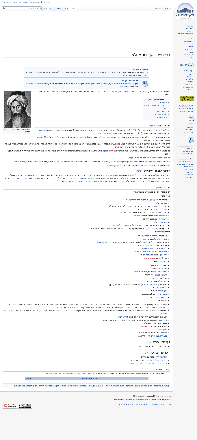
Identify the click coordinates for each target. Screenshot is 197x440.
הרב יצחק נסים (44, 175)
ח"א (156, 200)
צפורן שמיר (162, 272)
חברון (160, 133)
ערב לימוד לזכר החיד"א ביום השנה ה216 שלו (149, 363)
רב (136, 91)
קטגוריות (165, 386)
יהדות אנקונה (134, 158)
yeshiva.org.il (188, 71)
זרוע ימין (163, 255)
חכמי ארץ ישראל (45, 386)
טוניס (117, 144)
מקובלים (110, 91)
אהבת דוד (163, 269)
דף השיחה (126, 75)
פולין (106, 151)
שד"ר (132, 91)
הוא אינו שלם (101, 84)
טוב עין (164, 203)
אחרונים (101, 386)
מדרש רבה (123, 317)
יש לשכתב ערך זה (140, 69)
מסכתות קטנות (147, 248)
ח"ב (152, 200)
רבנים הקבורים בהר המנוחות (25, 386)
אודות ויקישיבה (154, 404)
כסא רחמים (162, 248)
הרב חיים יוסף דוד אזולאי (157, 360)
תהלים (152, 278)
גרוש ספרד (43, 130)
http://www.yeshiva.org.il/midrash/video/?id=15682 (63, 373)
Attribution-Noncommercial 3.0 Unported (143, 400)
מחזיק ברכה (162, 206)
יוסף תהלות (162, 281)
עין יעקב (101, 242)
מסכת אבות (146, 255)
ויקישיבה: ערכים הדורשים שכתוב (148, 386)
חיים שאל (163, 219)
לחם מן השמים (161, 275)
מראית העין (162, 252)
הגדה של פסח (143, 236)
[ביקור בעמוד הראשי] (185, 10)
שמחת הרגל (162, 239)
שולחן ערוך (130, 200)
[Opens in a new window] (10, 406)
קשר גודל (163, 216)
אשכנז (111, 151)
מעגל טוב (163, 320)
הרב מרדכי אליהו (21, 178)
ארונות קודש (87, 178)
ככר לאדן (163, 258)
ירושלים (156, 130)
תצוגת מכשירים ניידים (126, 404)
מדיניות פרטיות (166, 404)
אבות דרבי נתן (150, 258)
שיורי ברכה (162, 209)
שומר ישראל (162, 294)
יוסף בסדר (162, 291)
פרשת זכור (149, 166)
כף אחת (163, 288)
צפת (53, 151)
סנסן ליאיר (162, 330)
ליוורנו (84, 144)
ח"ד (143, 284)
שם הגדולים (162, 304)
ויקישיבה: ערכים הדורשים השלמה (119, 386)
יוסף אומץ (163, 222)
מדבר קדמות (161, 336)
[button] (158, 8)
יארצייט (144, 326)
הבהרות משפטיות (141, 404)
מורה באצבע (161, 212)
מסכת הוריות (142, 245)
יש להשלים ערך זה (130, 81)
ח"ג (148, 228)
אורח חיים (149, 206)
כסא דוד (163, 297)
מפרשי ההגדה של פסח (77, 386)
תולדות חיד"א (161, 357)
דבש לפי (163, 333)
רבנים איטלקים (60, 386)
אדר (139, 166)
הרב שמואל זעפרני (131, 373)
